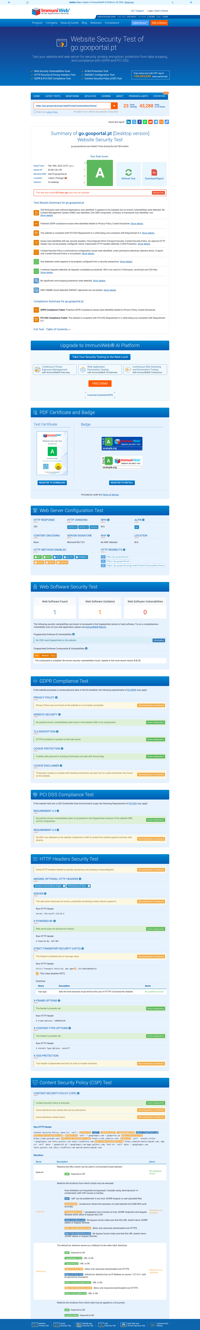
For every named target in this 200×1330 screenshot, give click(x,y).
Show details (46, 215)
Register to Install (122, 483)
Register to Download (52, 483)
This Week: (142, 17)
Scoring (106, 96)
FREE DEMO (100, 383)
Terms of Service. (110, 494)
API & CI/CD (90, 96)
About (119, 96)
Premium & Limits (138, 96)
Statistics (160, 95)
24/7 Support (137, 11)
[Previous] (9, 2)
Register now (133, 2)
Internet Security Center (107, 17)
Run (114, 106)
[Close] (172, 2)
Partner (164, 11)
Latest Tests (52, 96)
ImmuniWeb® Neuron (95, 627)
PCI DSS (133, 803)
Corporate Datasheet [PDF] (100, 395)
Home (37, 96)
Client (156, 11)
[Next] (191, 2)
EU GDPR (131, 690)
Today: (158, 17)
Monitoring (72, 96)
